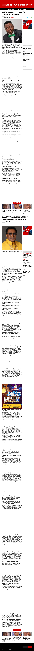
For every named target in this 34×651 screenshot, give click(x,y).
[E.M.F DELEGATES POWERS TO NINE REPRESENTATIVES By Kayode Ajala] (17, 206)
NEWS (13, 209)
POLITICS (24, 58)
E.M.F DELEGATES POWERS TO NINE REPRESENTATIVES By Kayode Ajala (27, 54)
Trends (13, 646)
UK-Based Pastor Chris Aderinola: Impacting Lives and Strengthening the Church (27, 48)
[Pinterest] (29, 17)
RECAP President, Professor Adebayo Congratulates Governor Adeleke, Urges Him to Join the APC (27, 60)
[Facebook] (26, 17)
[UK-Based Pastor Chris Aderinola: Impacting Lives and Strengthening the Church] (6, 206)
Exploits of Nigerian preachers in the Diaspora (27, 47)
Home (2, 11)
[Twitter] (28, 17)
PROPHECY (13, 645)
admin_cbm (13, 17)
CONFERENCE (5, 11)
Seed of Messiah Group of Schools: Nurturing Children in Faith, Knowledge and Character (27, 66)
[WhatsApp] (31, 17)
